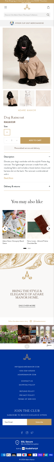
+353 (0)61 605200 (27, 371)
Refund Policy (27, 391)
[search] (27, 15)
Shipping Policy (27, 385)
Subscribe (39, 422)
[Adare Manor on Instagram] (27, 433)
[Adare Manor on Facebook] (22, 433)
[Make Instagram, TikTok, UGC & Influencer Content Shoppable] (49, 346)
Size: (6, 126)
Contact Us (27, 381)
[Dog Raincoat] (27, 58)
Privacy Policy (27, 395)
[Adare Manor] (27, 7)
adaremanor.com (27, 374)
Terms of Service (27, 399)
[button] (27, 334)
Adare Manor (27, 110)
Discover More (27, 305)
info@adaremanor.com (27, 367)
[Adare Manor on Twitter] (32, 433)
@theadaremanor (39, 321)
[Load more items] (27, 346)
